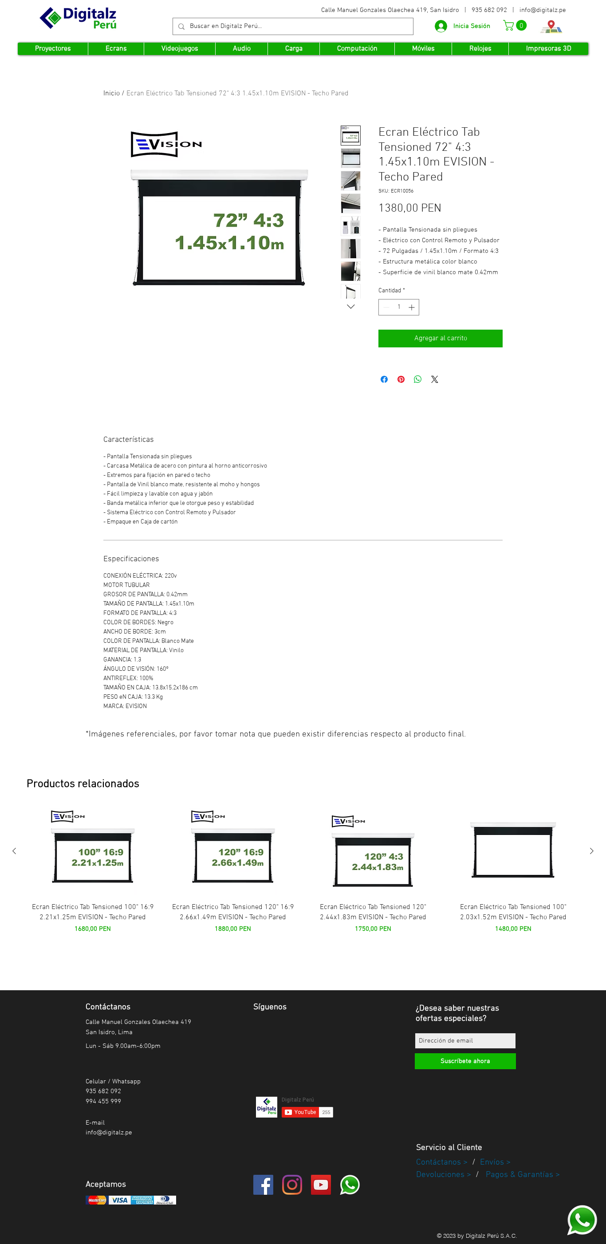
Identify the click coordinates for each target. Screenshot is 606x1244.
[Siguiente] (591, 851)
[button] (516, 25)
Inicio (111, 93)
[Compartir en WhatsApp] (418, 379)
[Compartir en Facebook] (384, 379)
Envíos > (495, 1162)
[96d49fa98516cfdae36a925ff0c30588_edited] (582, 1220)
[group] (303, 882)
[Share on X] (434, 379)
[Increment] (412, 307)
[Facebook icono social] (263, 1185)
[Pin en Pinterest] (401, 379)
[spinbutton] (399, 307)
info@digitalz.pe (542, 10)
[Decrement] (385, 307)
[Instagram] (292, 1185)
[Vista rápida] (92, 851)
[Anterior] (14, 851)
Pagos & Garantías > (523, 1175)
